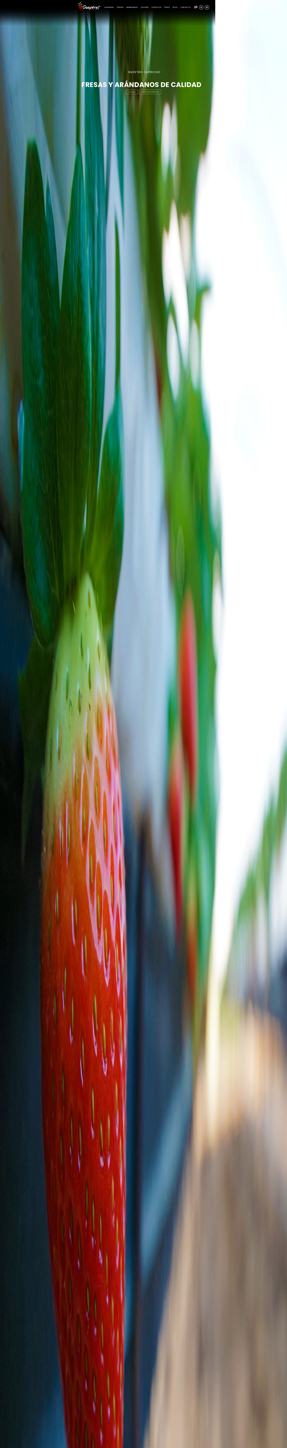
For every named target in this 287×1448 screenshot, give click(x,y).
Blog (175, 7)
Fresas (120, 7)
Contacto (185, 7)
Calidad (145, 7)
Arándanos (132, 7)
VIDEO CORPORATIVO (150, 92)
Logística (156, 7)
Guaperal (109, 7)
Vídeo (167, 7)
